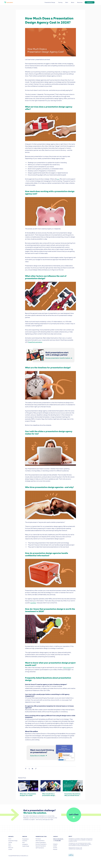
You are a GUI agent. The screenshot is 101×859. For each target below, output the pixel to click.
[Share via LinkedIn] (32, 768)
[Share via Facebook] (25, 768)
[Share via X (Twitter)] (29, 768)
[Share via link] (35, 768)
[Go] (73, 817)
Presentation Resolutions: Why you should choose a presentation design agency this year (72, 794)
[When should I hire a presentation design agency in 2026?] (51, 785)
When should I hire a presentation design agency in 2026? (48, 794)
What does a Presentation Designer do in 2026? (28, 794)
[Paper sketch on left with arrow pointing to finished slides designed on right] (28, 785)
